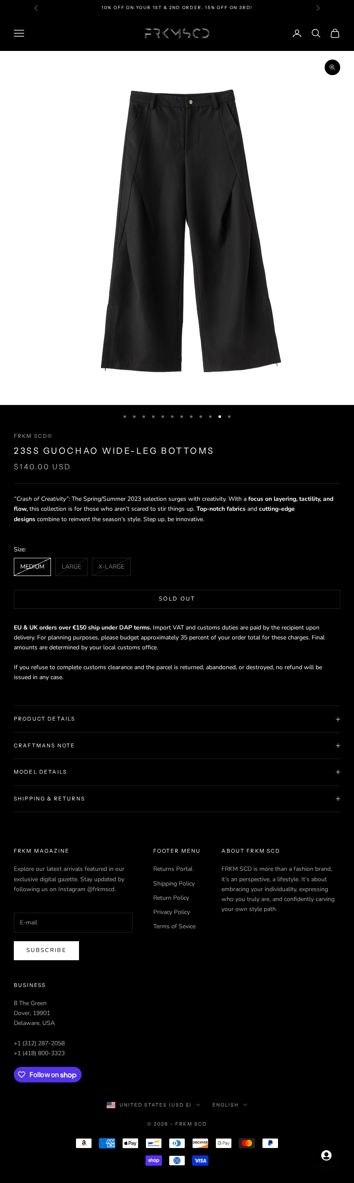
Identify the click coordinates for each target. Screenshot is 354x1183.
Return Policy (171, 898)
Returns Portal (173, 869)
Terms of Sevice (174, 926)
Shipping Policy (174, 883)
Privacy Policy (171, 912)
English (225, 1105)
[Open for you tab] (326, 1155)
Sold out (177, 599)
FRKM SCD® (33, 436)
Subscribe (46, 950)
